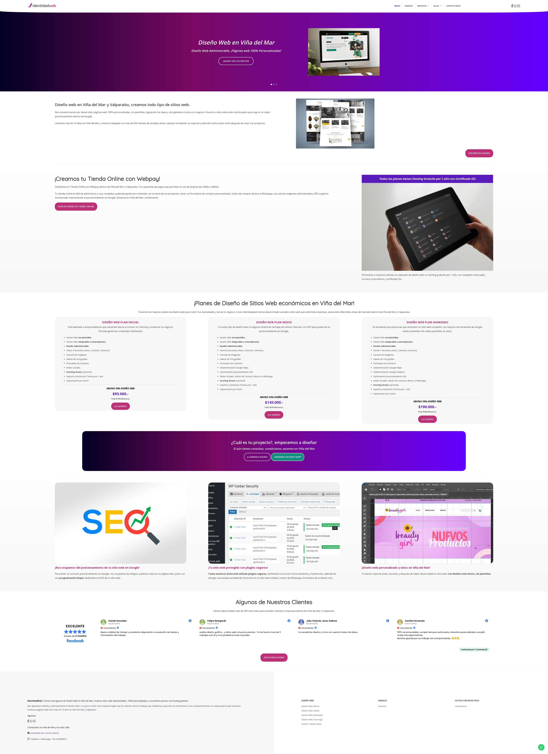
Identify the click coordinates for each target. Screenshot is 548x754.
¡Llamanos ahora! (257, 457)
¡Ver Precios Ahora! (479, 153)
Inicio (397, 6)
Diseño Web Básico (310, 706)
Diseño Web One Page (312, 719)
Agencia (409, 6)
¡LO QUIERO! (120, 406)
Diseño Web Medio (310, 710)
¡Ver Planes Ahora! (274, 657)
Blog (436, 6)
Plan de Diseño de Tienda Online (76, 206)
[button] (271, 84)
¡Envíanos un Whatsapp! (287, 457)
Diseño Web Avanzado (312, 715)
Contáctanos (453, 6)
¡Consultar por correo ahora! (44, 733)
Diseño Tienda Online (311, 724)
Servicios (422, 6)
